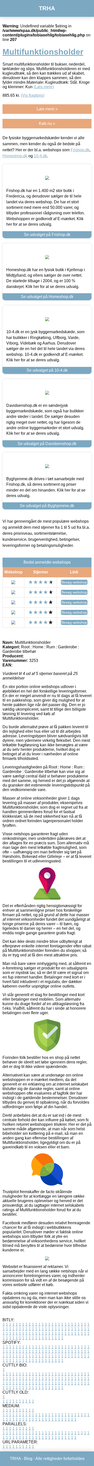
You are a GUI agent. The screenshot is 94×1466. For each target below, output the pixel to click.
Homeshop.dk (15, 156)
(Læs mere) (44, 87)
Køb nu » (47, 123)
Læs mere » (47, 109)
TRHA (47, 8)
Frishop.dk (80, 150)
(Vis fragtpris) (32, 95)
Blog (28, 1458)
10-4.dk (40, 156)
